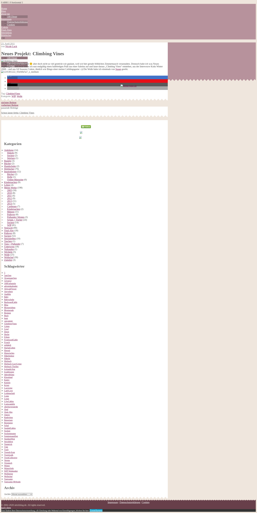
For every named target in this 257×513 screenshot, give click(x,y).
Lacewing (8, 388)
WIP (14, 96)
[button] (12, 78)
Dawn (6, 332)
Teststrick (8, 444)
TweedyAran (9, 452)
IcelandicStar (9, 369)
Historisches (9, 353)
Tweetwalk (8, 455)
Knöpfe (7, 383)
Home (4, 8)
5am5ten (7, 275)
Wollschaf (9, 257)
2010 (9, 193)
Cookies (11, 24)
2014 (9, 203)
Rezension (8, 423)
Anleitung (9, 150)
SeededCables (10, 428)
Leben (7, 185)
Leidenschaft (9, 393)
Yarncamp (8, 479)
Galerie (4, 27)
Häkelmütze (9, 356)
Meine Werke (10, 187)
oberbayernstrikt (11, 407)
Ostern (7, 415)
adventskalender (11, 286)
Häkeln (10, 153)
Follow (86, 121)
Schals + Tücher (14, 220)
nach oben (6, 507)
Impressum (6, 19)
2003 (9, 190)
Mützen (10, 211)
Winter (7, 466)
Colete (7, 326)
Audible (7, 294)
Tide (6, 447)
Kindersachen (10, 182)
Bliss (6, 305)
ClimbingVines (13, 93)
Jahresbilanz (9, 375)
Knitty (7, 380)
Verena (7, 460)
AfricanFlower (10, 289)
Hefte (9, 177)
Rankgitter (8, 417)
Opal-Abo (9, 230)
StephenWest (9, 439)
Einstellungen (96, 510)
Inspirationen (10, 171)
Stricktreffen (10, 238)
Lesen (6, 399)
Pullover (11, 214)
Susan (118, 69)
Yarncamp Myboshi (12, 482)
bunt (6, 318)
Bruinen (7, 313)
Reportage (8, 420)
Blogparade (9, 310)
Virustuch (8, 463)
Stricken (11, 158)
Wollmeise (8, 474)
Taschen (8, 241)
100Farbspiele (10, 283)
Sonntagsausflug (11, 436)
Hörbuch (7, 361)
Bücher (7, 163)
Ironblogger (9, 372)
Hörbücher (6, 35)
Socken (10, 155)
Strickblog (8, 442)
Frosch (7, 342)
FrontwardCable (11, 340)
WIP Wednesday (11, 471)
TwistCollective (10, 458)
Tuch (6, 450)
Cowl (6, 329)
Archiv (7, 494)
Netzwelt (8, 228)
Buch (6, 316)
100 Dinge (12, 16)
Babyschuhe (9, 299)
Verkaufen (9, 249)
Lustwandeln (9, 404)
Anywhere (8, 291)
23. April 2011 (8, 43)
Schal (6, 425)
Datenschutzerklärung (17, 22)
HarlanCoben (9, 348)
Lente (6, 396)
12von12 (7, 281)
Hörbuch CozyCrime (13, 364)
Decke (6, 334)
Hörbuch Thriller (11, 366)
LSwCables (9, 401)
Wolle (19, 96)
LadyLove (8, 391)
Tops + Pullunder (12, 244)
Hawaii (7, 350)
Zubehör (8, 260)
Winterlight (9, 468)
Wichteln (8, 252)
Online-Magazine (15, 179)
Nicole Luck (11, 46)
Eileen (7, 337)
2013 (9, 201)
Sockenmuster (10, 433)
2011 (9, 195)
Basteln (7, 161)
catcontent (8, 321)
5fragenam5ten (10, 278)
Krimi (6, 385)
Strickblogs (6, 32)
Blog (3, 11)
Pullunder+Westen (15, 217)
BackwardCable (10, 302)
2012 (9, 198)
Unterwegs (9, 246)
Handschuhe (10, 166)
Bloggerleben (9, 308)
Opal (6, 409)
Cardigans (12, 206)
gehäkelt (7, 345)
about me (5, 14)
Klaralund (8, 377)
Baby (6, 297)
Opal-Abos (6, 30)
